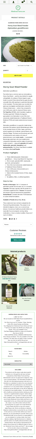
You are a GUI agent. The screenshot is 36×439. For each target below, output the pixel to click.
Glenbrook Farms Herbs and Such (18, 22)
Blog (10, 353)
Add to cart (18, 75)
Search (10, 351)
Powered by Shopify (27, 436)
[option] (18, 49)
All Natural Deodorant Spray (9, 277)
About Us (10, 356)
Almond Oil (9, 306)
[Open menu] (4, 2)
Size (4, 65)
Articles (26, 351)
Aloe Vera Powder (26, 298)
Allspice (27, 268)
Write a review (18, 240)
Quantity (6, 70)
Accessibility (26, 353)
